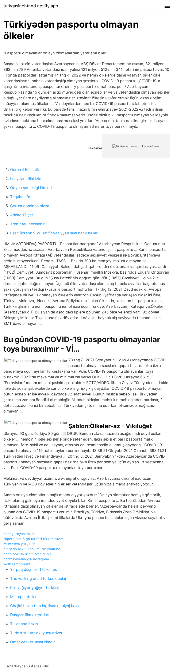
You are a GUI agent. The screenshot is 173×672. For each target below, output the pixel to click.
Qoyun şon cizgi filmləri (31, 187)
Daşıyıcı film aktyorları (29, 615)
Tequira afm (20, 197)
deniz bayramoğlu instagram (26, 559)
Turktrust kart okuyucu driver (36, 633)
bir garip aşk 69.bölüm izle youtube (31, 549)
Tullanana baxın (24, 624)
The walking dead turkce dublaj (38, 578)
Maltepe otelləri (24, 596)
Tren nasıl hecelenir (27, 224)
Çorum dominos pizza (29, 206)
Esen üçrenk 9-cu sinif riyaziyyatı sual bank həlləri (54, 233)
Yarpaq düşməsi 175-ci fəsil (34, 569)
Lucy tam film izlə (25, 178)
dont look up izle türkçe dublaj (27, 554)
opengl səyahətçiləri (19, 534)
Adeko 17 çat (21, 215)
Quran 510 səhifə (25, 169)
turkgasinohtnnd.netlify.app (30, 6)
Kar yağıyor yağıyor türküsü (34, 587)
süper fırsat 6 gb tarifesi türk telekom (33, 539)
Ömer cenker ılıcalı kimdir (32, 642)
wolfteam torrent (16, 564)
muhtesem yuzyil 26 (19, 544)
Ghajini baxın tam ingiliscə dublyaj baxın (45, 605)
